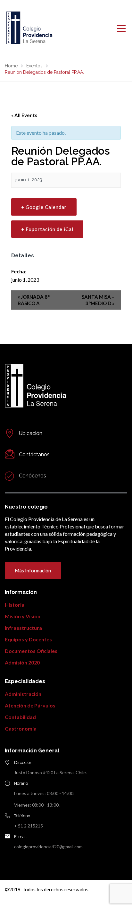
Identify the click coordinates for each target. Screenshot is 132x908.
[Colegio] (9, 476)
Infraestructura (23, 628)
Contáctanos (34, 454)
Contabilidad (20, 717)
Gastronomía (21, 728)
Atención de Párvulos (30, 705)
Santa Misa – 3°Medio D (98, 300)
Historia (14, 605)
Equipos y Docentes (28, 639)
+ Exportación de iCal (47, 229)
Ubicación (30, 433)
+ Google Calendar (44, 207)
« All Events (24, 115)
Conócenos (32, 476)
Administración (23, 694)
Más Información (33, 570)
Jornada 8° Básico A (34, 300)
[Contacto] (9, 433)
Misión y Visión (22, 616)
